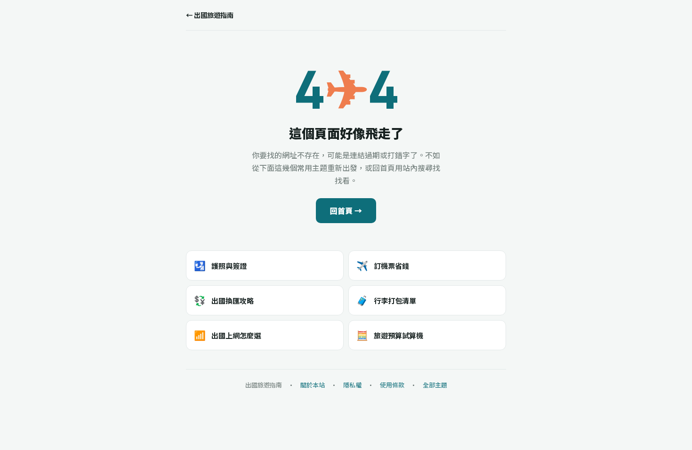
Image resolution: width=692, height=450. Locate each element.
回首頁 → (346, 210)
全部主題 (435, 384)
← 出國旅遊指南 (209, 15)
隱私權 (352, 384)
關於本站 (312, 384)
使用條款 (392, 384)
